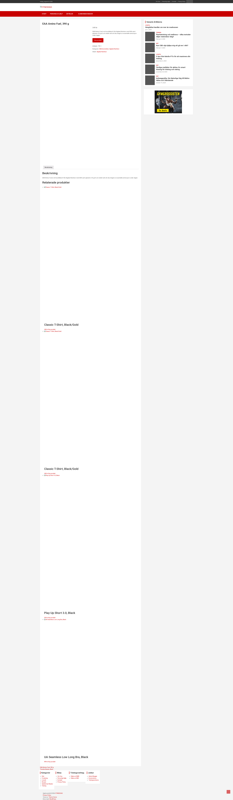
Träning (158, 32)
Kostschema (92, 778)
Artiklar (69, 14)
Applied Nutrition (114, 49)
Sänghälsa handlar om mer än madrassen (161, 27)
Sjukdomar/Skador (85, 14)
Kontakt (174, 1)
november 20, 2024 (161, 72)
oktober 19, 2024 (161, 82)
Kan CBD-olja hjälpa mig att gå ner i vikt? (172, 45)
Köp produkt (98, 40)
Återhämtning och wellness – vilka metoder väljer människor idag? (173, 36)
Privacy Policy (181, 1)
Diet (157, 43)
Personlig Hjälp (166, 1)
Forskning (45, 778)
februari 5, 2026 (160, 39)
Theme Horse (53, 797)
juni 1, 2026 (148, 29)
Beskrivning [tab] (48, 167)
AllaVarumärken (104, 49)
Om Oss (158, 1)
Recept (44, 782)
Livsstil (147, 25)
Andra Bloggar (93, 776)
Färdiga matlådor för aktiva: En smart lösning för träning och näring (170, 68)
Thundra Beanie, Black (46, 769)
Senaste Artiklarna (154, 22)
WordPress (52, 799)
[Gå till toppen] (228, 792)
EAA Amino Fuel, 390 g (47, 767)
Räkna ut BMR (75, 776)
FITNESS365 (59, 793)
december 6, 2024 (161, 61)
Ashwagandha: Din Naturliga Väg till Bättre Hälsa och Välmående (172, 79)
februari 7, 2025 (160, 48)
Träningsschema (94, 780)
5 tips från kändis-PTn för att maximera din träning (173, 57)
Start (44, 14)
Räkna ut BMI (75, 778)
